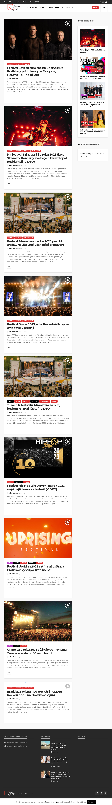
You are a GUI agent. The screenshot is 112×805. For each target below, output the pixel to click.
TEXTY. (37, 2)
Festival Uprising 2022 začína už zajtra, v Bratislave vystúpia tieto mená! (35, 568)
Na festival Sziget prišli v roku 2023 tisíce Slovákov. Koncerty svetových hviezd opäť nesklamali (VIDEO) (37, 158)
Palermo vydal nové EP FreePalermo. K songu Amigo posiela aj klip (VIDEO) (59, 746)
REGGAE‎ (32, 563)
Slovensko (28, 237)
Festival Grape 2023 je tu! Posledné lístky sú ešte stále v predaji (38, 326)
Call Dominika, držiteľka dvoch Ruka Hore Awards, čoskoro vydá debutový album (59, 761)
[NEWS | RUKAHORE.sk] (9, 793)
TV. (31, 2)
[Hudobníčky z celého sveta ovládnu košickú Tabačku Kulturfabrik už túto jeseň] (92, 119)
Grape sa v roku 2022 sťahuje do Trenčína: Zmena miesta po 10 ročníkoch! (37, 651)
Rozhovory (32, 8)
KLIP (9, 563)
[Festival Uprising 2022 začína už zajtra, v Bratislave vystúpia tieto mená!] (38, 538)
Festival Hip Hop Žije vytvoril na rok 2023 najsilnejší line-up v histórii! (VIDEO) (36, 487)
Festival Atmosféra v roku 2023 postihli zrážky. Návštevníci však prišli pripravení (35, 243)
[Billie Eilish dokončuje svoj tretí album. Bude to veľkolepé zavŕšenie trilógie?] (92, 38)
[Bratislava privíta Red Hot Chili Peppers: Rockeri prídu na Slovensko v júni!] (38, 682)
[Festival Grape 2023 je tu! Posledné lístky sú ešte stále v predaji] (38, 296)
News (10, 64)
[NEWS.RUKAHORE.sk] (14, 7)
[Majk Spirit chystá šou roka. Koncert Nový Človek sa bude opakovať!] (92, 65)
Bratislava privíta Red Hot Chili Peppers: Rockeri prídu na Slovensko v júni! (35, 693)
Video (42, 8)
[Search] (104, 8)
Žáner (68, 8)
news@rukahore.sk (19, 743)
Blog (95, 7)
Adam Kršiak (13, 79)
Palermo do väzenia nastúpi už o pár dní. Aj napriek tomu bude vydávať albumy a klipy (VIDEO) (60, 775)
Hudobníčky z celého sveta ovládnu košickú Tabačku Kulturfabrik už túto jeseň (92, 131)
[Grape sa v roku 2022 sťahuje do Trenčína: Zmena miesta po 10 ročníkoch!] (38, 621)
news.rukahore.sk (20, 746)
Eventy (58, 8)
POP (84, 97)
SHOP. (25, 2)
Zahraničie (36, 151)
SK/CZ (10, 401)
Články (50, 8)
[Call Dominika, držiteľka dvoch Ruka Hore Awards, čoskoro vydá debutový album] (45, 759)
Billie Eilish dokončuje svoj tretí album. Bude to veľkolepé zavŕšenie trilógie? (92, 50)
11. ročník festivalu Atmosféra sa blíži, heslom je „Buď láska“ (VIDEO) (33, 406)
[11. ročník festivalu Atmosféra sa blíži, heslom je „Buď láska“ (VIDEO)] (38, 376)
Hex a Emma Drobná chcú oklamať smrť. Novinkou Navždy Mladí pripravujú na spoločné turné (92, 104)
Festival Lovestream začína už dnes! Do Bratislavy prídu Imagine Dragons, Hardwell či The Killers (35, 71)
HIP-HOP (34, 401)
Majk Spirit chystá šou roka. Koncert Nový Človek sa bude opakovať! (92, 77)
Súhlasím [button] (91, 802)
